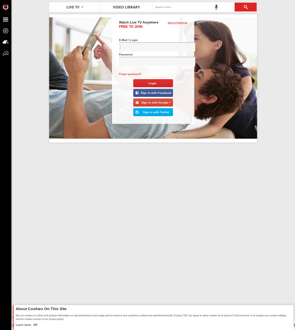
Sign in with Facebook (156, 92)
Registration (177, 23)
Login (153, 83)
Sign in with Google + (156, 102)
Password (125, 54)
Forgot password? (130, 74)
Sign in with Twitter (156, 112)
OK (35, 324)
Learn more (24, 324)
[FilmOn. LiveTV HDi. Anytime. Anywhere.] (5, 7)
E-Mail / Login (128, 40)
